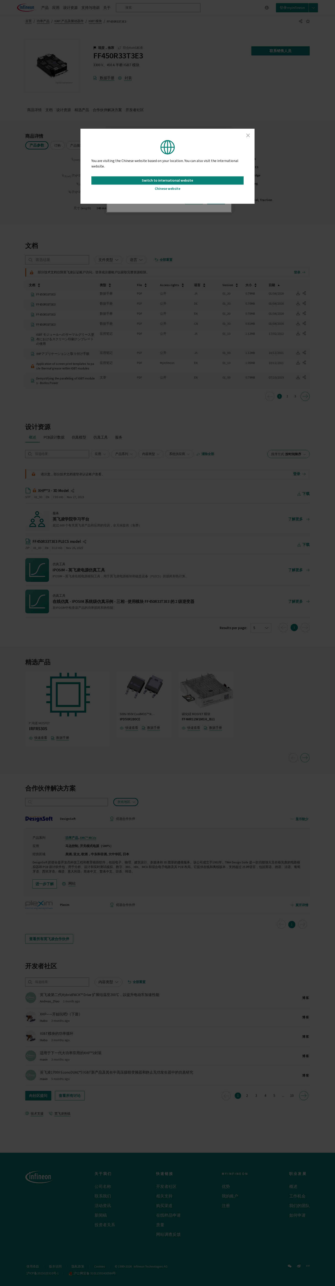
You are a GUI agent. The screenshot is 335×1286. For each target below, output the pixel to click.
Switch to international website (167, 180)
